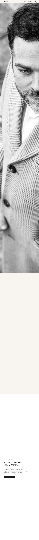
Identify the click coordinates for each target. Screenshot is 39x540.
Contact (18, 476)
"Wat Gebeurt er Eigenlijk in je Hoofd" (14, 471)
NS (5, 472)
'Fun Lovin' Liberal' (19, 472)
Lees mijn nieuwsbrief (9, 476)
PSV (27, 471)
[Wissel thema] (37, 2)
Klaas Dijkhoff (5, 1)
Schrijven (30, 1)
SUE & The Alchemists (21, 468)
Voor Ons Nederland (16, 469)
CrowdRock (6, 469)
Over (25, 1)
